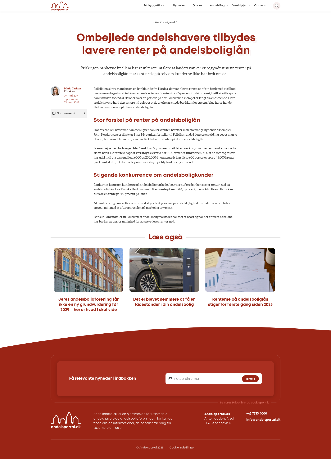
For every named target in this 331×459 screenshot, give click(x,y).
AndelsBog (217, 5)
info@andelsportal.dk (263, 419)
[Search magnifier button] (276, 5)
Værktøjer (239, 5)
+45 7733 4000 (256, 413)
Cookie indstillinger (182, 448)
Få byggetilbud (154, 5)
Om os (258, 5)
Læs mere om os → (107, 427)
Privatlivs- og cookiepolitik (250, 403)
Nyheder (179, 5)
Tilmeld (250, 379)
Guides (197, 5)
